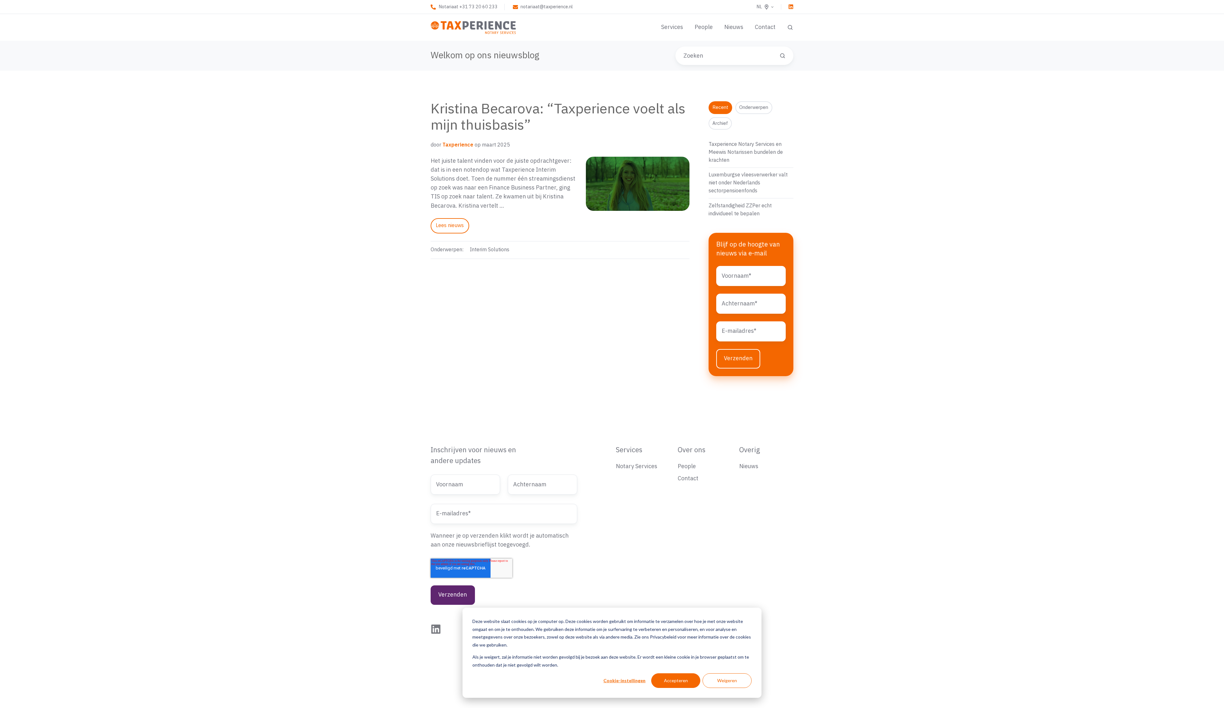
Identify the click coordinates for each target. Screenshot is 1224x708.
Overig (749, 450)
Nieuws (733, 27)
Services (672, 27)
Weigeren (727, 680)
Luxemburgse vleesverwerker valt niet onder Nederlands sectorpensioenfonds (748, 183)
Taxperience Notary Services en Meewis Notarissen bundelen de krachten (746, 152)
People (704, 27)
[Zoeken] (782, 56)
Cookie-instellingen (624, 680)
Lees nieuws (450, 225)
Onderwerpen (753, 107)
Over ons (691, 450)
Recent (720, 107)
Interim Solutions (489, 250)
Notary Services (636, 466)
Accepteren (676, 680)
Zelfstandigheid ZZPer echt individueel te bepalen (740, 210)
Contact (765, 27)
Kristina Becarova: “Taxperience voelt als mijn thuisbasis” (558, 117)
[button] (790, 27)
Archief (720, 123)
